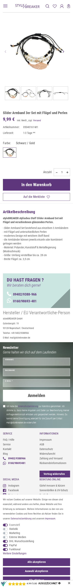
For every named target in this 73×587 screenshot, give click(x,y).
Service (7, 444)
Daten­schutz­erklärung (21, 518)
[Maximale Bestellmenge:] (67, 172)
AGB (42, 444)
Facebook (13, 490)
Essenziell (14, 524)
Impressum (46, 439)
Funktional (14, 549)
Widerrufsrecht (47, 453)
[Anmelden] (62, 6)
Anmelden (36, 395)
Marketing (14, 533)
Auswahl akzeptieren (36, 571)
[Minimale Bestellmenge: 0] (56, 172)
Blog (5, 453)
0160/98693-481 (25, 301)
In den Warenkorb (36, 184)
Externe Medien (17, 537)
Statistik (13, 528)
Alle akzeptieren (36, 561)
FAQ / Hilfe (8, 439)
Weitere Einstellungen (14, 553)
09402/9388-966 (25, 294)
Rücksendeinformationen (53, 463)
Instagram (13, 485)
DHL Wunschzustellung (21, 541)
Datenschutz (46, 449)
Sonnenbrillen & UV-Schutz (54, 490)
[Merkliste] (54, 6)
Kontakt (7, 449)
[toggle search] (47, 6)
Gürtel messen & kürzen (52, 485)
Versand (37, 120)
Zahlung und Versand (51, 458)
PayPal (13, 545)
